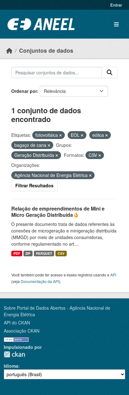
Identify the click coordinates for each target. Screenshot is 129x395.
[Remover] (60, 135)
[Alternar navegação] (116, 24)
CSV (61, 253)
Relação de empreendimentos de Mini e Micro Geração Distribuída (58, 212)
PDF (16, 253)
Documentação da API (40, 281)
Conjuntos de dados (46, 50)
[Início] (9, 50)
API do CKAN (17, 322)
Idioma (11, 366)
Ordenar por (24, 91)
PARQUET (44, 253)
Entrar (116, 5)
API (113, 274)
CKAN (14, 354)
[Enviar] (109, 72)
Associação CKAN (21, 331)
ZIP (27, 253)
